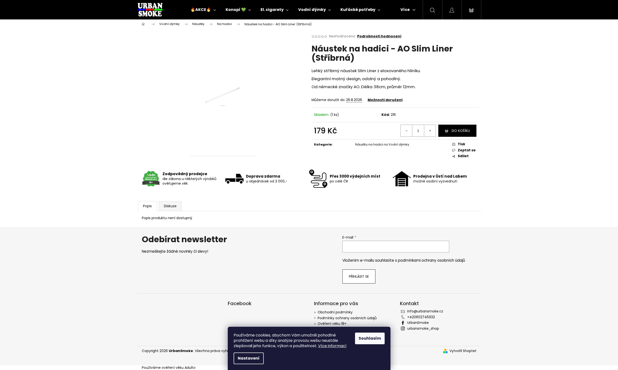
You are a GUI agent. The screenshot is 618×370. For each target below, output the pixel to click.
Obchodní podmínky (335, 312)
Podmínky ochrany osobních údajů (347, 318)
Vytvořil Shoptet (462, 351)
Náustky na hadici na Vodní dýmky (382, 144)
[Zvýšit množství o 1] (430, 131)
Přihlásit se (359, 276)
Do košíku (461, 130)
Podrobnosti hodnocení (379, 36)
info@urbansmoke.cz (425, 311)
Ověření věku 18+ (332, 323)
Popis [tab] (147, 206)
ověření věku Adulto (178, 367)
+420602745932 (421, 317)
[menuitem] (203, 9)
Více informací (332, 346)
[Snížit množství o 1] (406, 131)
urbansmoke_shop (423, 328)
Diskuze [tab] (170, 206)
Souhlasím (370, 338)
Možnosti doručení (385, 99)
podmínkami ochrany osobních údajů (431, 260)
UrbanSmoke (418, 322)
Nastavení (249, 358)
